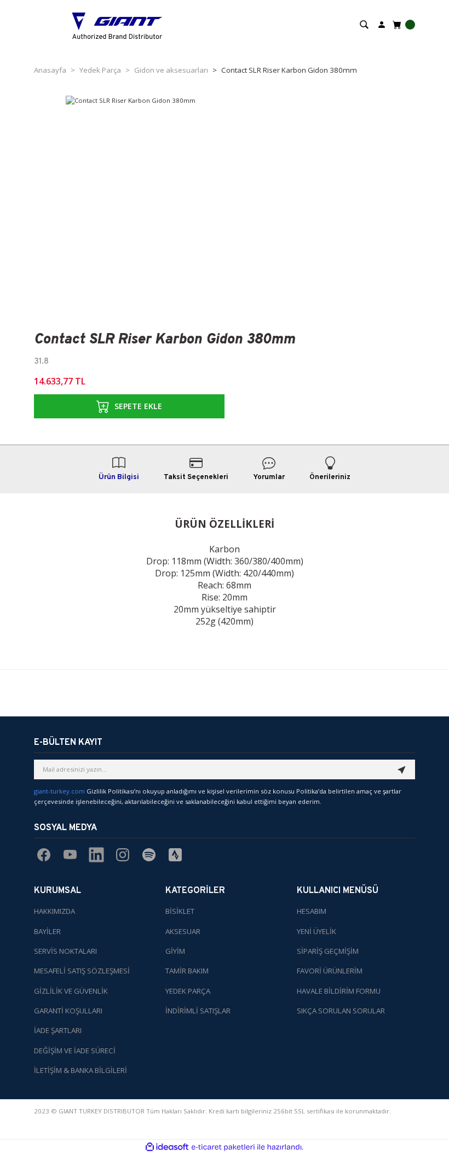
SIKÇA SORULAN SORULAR (341, 1011)
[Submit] (402, 769)
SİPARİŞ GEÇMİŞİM (328, 951)
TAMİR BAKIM (187, 971)
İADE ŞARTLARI (58, 1030)
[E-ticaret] (223, 1147)
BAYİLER (47, 931)
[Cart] (402, 24)
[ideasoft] (167, 1147)
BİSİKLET (179, 911)
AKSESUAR (182, 931)
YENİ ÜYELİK (316, 931)
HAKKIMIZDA (54, 911)
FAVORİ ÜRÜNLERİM (329, 971)
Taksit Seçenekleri (196, 477)
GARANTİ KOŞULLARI (68, 1011)
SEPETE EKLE (138, 406)
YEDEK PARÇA (187, 991)
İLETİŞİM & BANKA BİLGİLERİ (80, 1070)
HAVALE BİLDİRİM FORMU (339, 991)
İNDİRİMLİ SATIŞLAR (198, 1011)
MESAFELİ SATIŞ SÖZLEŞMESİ (82, 971)
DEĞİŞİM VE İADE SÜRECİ (75, 1050)
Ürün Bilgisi (119, 477)
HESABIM (311, 911)
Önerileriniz (329, 477)
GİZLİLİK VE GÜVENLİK (71, 991)
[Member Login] (381, 24)
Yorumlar (269, 477)
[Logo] (117, 24)
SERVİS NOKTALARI (65, 951)
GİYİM (175, 951)
